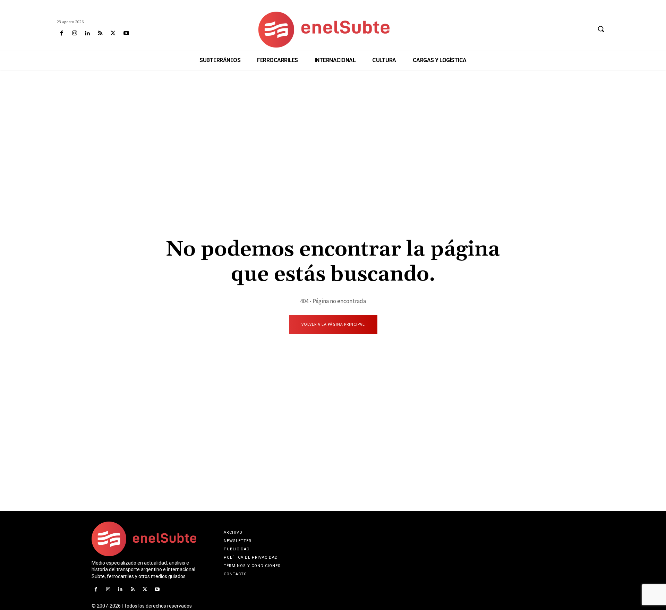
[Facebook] (61, 33)
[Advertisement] (333, 123)
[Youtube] (126, 33)
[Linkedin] (87, 33)
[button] (600, 28)
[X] (113, 33)
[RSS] (100, 33)
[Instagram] (74, 33)
